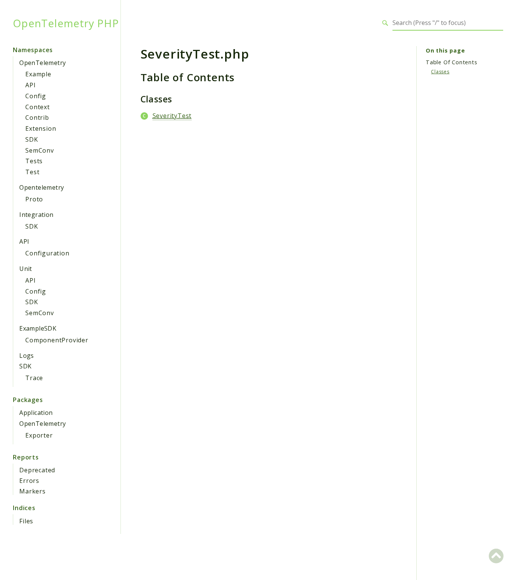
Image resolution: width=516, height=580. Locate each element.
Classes (440, 71)
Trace (34, 378)
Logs (26, 355)
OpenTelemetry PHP (66, 23)
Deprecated (37, 470)
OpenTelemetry (42, 63)
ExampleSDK (37, 328)
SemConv (39, 150)
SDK (31, 139)
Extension (40, 128)
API (30, 85)
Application (36, 412)
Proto (34, 199)
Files (26, 521)
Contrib (37, 117)
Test (32, 172)
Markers (32, 491)
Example (38, 74)
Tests (34, 161)
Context (37, 107)
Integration (36, 214)
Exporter (39, 435)
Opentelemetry (41, 187)
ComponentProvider (56, 340)
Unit (25, 268)
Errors (29, 480)
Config (35, 96)
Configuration (47, 253)
